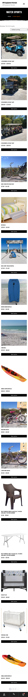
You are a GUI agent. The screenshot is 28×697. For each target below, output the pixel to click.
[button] (24, 4)
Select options (14, 67)
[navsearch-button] (13, 694)
